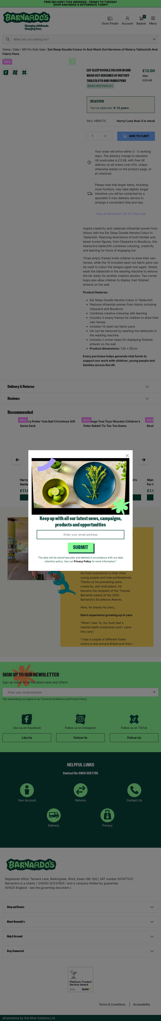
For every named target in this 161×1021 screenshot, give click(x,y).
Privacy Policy (82, 561)
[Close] (127, 455)
